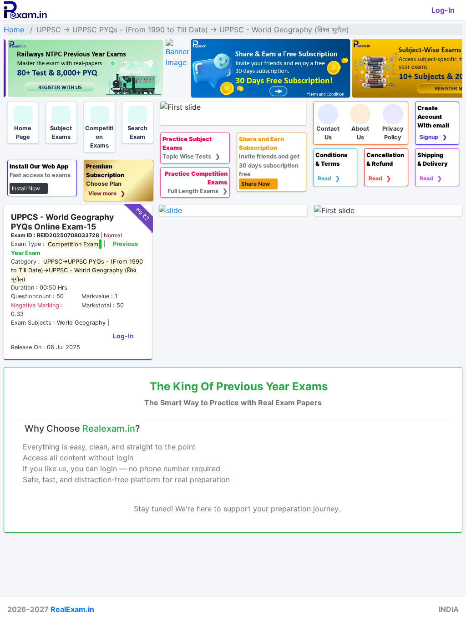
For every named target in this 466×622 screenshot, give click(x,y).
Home (14, 29)
